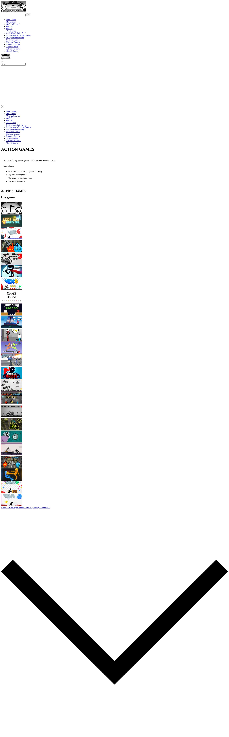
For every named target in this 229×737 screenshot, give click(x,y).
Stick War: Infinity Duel (16, 33)
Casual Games (12, 51)
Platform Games (13, 42)
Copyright (13, 508)
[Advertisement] (114, 85)
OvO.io (9, 29)
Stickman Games (13, 40)
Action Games (12, 47)
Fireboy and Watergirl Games (18, 35)
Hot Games (11, 22)
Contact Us (22, 508)
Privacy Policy (33, 508)
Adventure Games (13, 49)
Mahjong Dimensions (15, 38)
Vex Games (11, 31)
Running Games (13, 44)
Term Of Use (44, 508)
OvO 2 (9, 26)
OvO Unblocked (13, 24)
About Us (5, 508)
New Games (11, 20)
